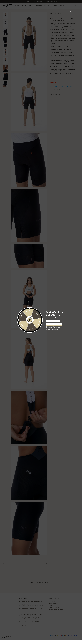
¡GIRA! (54, 324)
